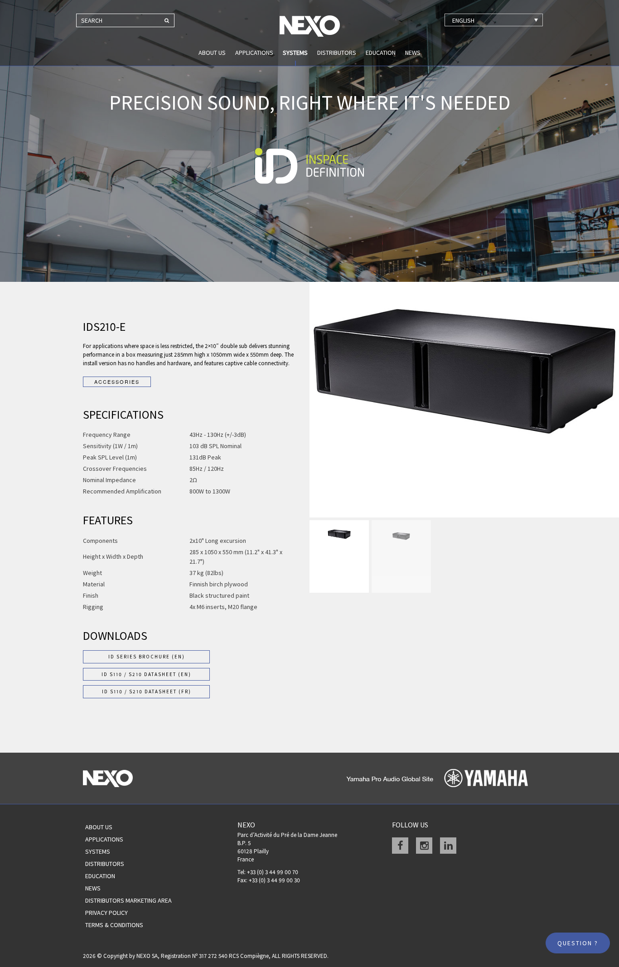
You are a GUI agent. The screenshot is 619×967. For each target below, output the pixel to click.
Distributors (336, 52)
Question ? (577, 943)
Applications (254, 52)
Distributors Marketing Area (128, 900)
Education (381, 52)
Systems (295, 52)
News (413, 52)
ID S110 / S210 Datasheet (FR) (146, 691)
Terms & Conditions (114, 925)
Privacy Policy (106, 913)
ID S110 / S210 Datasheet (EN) (146, 674)
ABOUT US (212, 52)
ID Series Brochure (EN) (146, 656)
